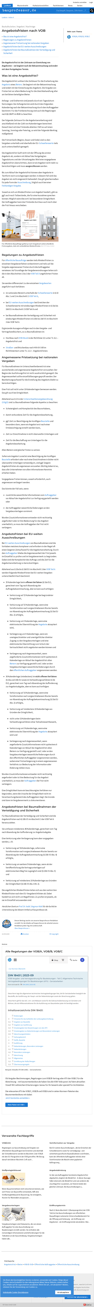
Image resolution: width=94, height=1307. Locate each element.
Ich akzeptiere (63, 1292)
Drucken (25, 934)
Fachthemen (58, 5)
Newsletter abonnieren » (77, 1297)
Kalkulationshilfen (40, 5)
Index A (11, 17)
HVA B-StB (28, 1264)
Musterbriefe (22, 5)
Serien (79, 5)
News (70, 5)
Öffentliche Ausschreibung (68, 1264)
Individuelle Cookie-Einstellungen (15, 1292)
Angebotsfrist (10, 1264)
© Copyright (54, 934)
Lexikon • (5, 17)
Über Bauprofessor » (22, 928)
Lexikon (7, 5)
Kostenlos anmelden (80, 2)
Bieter (20, 1264)
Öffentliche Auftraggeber (45, 1264)
